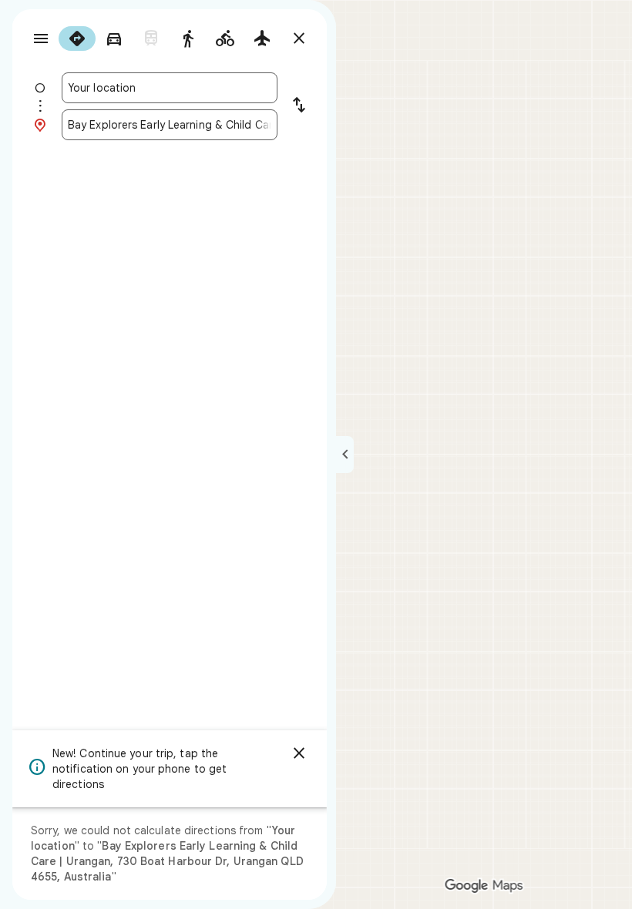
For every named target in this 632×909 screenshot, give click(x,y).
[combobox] (169, 87)
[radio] (77, 38)
